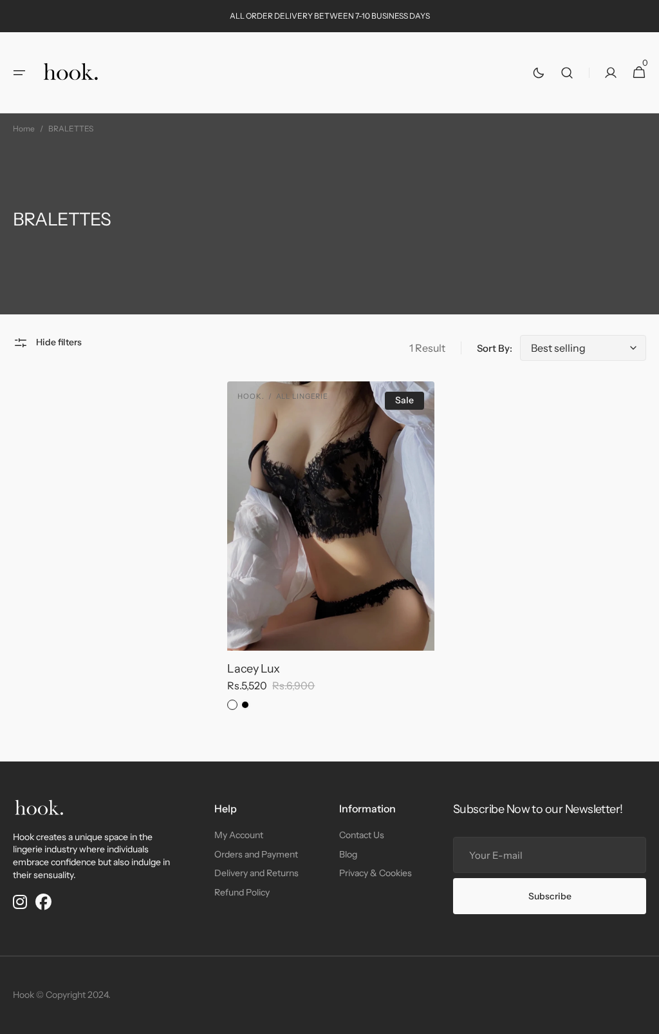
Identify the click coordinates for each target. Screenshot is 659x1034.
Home (24, 128)
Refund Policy (242, 892)
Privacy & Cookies (375, 873)
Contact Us (361, 835)
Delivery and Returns (256, 873)
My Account (238, 835)
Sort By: (494, 348)
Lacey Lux (253, 669)
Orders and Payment (256, 854)
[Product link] (330, 550)
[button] (19, 73)
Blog (348, 854)
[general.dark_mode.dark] (538, 73)
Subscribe (549, 896)
